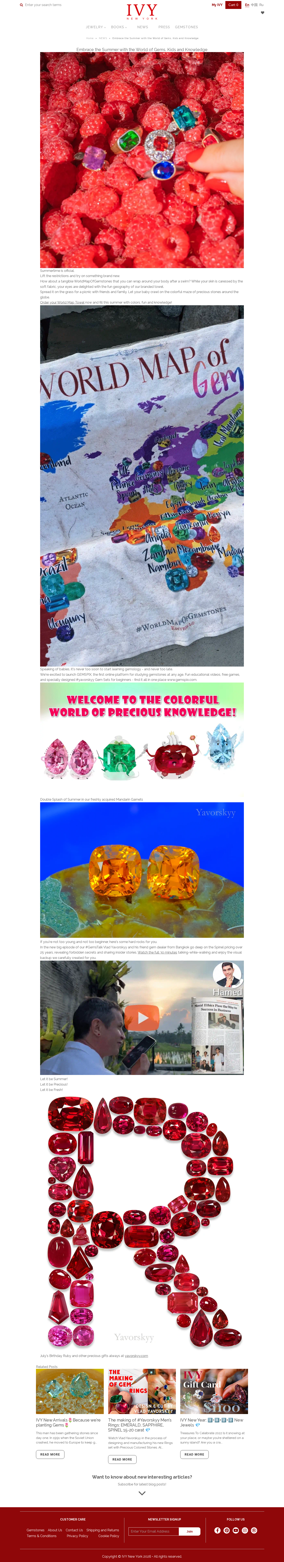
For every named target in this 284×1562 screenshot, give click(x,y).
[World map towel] (142, 486)
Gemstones (35, 1530)
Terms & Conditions (42, 1536)
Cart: (233, 5)
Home (90, 38)
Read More (50, 1454)
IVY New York (132, 1556)
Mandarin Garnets (129, 799)
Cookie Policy (108, 1536)
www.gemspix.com (181, 680)
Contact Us (74, 1530)
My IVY (217, 5)
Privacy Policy (77, 1536)
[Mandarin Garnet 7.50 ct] (142, 937)
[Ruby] (142, 1222)
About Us (55, 1530)
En (247, 5)
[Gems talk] (142, 1074)
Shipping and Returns (102, 1530)
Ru (261, 5)
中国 (254, 5)
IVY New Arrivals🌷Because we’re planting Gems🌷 (68, 1423)
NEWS (103, 38)
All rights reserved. (168, 1556)
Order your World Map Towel (62, 302)
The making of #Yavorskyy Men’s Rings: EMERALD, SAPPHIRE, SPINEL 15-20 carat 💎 (140, 1425)
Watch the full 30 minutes (157, 952)
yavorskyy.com (136, 1356)
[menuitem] (96, 27)
